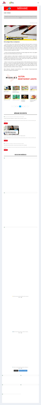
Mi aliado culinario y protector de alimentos (33, 101)
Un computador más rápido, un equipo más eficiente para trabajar (15, 145)
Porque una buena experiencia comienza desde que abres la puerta (15, 118)
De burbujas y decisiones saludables (23, 101)
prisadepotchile (20, 264)
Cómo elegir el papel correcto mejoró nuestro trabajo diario (14, 135)
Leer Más (5, 123)
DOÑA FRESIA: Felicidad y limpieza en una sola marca (16, 92)
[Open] (20, 279)
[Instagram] (35, 294)
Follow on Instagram (24, 370)
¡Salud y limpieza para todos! (7, 91)
